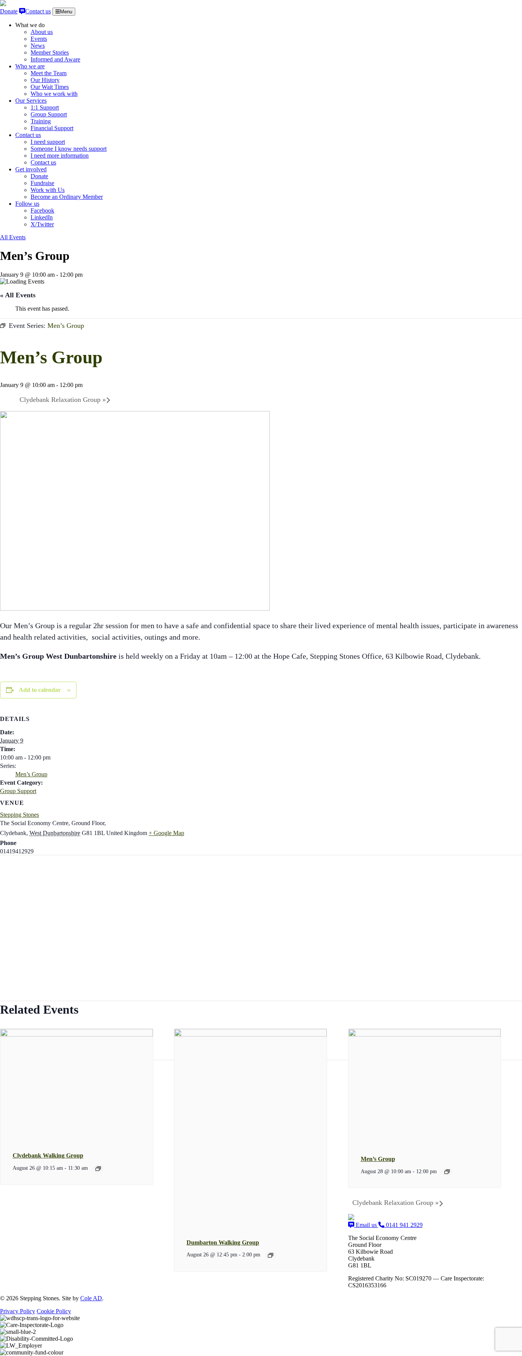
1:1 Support (45, 107)
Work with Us (48, 190)
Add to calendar (40, 690)
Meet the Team (48, 73)
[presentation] (76, 1035)
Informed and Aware (55, 59)
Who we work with (54, 93)
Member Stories (50, 52)
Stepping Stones (19, 814)
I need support (48, 142)
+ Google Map (166, 833)
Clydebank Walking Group (48, 1155)
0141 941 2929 (403, 1225)
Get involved (31, 169)
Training (41, 121)
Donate (9, 11)
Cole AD (91, 1298)
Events (39, 38)
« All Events (18, 295)
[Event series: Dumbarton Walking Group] (270, 1255)
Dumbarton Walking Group (222, 1242)
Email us (366, 1225)
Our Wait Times (50, 87)
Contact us (38, 11)
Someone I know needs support (69, 148)
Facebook (42, 210)
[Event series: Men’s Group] (447, 1171)
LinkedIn (42, 217)
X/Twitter (42, 224)
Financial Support (52, 128)
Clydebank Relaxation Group (62, 399)
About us (42, 32)
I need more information (60, 155)
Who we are (30, 66)
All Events (13, 237)
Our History (45, 80)
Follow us (27, 203)
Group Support (49, 114)
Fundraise (42, 183)
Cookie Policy (54, 1311)
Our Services (31, 100)
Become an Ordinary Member (67, 196)
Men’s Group (31, 774)
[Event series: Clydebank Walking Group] (98, 1168)
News (38, 45)
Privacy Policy (17, 1311)
